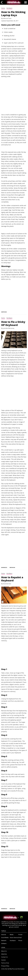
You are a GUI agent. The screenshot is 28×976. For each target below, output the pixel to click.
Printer (20, 934)
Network (3, 940)
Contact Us (4, 957)
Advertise (4, 954)
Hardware (9, 8)
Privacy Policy (5, 966)
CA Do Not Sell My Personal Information (12, 969)
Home (3, 8)
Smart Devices (14, 937)
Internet (3, 934)
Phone (20, 940)
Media (11, 934)
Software (3, 943)
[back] (2, 2)
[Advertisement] (14, 97)
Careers (3, 960)
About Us (4, 951)
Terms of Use (5, 963)
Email (20, 937)
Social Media (5, 937)
